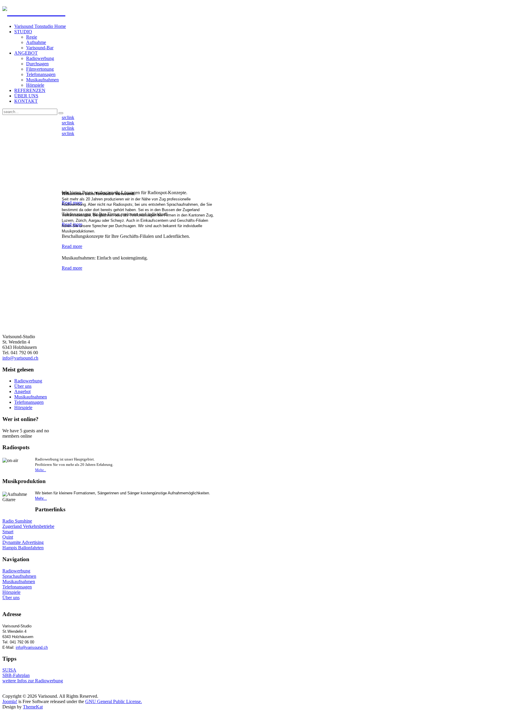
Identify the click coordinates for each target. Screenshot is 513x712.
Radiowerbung (28, 380)
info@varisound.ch (20, 357)
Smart (7, 531)
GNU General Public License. (113, 701)
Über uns (22, 386)
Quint (7, 536)
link (70, 117)
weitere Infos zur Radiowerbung (32, 680)
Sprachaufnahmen (19, 576)
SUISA (9, 670)
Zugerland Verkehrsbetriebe (28, 526)
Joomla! (9, 701)
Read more (72, 246)
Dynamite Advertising (23, 542)
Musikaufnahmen (30, 396)
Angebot (22, 391)
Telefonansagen (29, 402)
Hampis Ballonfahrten (23, 547)
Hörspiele (23, 407)
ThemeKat (33, 706)
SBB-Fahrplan (16, 675)
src (64, 117)
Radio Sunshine (17, 520)
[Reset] (60, 113)
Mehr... (40, 470)
